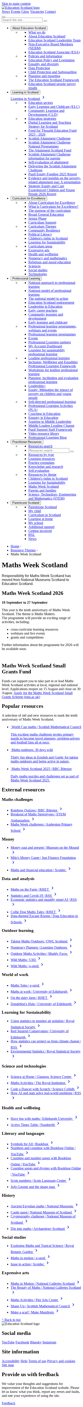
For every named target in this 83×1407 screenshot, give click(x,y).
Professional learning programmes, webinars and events (52, 328)
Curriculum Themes (42, 226)
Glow (25, 11)
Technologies (37, 274)
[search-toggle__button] (3, 16)
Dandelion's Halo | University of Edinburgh (44, 1004)
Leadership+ (37, 386)
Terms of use (37, 1361)
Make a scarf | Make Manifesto (35, 1312)
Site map (8, 1365)
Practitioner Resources (27, 442)
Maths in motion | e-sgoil (31, 1258)
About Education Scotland (29, 28)
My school (35, 523)
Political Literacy (40, 234)
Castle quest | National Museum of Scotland (44, 1212)
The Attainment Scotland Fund (49, 150)
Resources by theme (42, 474)
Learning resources (41, 459)
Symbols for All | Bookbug (32, 1144)
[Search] (45, 21)
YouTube (8, 1342)
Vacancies (37, 11)
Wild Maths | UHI (26, 960)
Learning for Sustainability (47, 242)
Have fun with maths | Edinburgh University (45, 1118)
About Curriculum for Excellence (51, 202)
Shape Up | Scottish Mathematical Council (43, 1306)
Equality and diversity (43, 64)
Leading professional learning (49, 358)
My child (34, 511)
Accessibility (11, 1361)
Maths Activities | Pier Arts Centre (37, 1300)
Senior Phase (37, 218)
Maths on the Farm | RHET (33, 889)
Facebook (22, 1342)
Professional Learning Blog (47, 437)
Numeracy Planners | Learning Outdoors (42, 947)
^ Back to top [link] (11, 1320)
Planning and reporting (44, 76)
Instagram (49, 1342)
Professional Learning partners (49, 342)
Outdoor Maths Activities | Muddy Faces (42, 953)
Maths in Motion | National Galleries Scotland (46, 1283)
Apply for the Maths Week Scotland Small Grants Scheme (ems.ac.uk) (37, 695)
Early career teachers (42, 310)
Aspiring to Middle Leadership (49, 421)
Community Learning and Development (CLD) (46, 112)
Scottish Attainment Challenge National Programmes (49, 144)
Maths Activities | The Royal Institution (41, 1083)
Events (15, 11)
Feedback (8, 1403)
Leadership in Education (45, 306)
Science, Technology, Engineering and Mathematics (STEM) (52, 496)
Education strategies (42, 118)
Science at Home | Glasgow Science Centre (44, 1077)
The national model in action (48, 298)
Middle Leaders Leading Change (51, 425)
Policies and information (45, 56)
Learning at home (40, 519)
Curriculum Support (42, 222)
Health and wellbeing (43, 254)
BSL (31, 535)
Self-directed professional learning (52, 402)
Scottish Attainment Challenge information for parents (49, 156)
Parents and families (42, 490)
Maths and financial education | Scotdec (41, 870)
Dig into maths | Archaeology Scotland (41, 1229)
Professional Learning (26, 278)
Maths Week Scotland (43, 486)
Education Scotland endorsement (51, 302)
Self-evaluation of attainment (48, 162)
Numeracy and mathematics (47, 258)
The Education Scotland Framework (53, 80)
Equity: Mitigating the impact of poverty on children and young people (50, 394)
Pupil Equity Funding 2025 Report (52, 174)
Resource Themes (23, 550)
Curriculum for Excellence (28, 198)
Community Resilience (44, 230)
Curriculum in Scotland (44, 515)
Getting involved (40, 531)
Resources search (40, 446)
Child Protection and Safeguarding (52, 72)
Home (15, 546)
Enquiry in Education (43, 418)
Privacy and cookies (61, 1361)
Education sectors (40, 103)
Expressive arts (38, 250)
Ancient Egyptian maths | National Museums (45, 1206)
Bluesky (36, 1342)
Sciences (34, 266)
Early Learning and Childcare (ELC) (54, 107)
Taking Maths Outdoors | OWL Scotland (42, 941)
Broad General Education (46, 214)
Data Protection (39, 68)
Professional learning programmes (52, 334)
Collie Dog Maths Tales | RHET (36, 912)
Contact (50, 11)
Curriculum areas (40, 246)
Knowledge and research (45, 466)
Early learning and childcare (48, 322)
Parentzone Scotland (25, 502)
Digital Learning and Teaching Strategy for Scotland (49, 124)
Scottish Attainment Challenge (49, 138)
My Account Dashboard (45, 346)
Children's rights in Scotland (48, 238)
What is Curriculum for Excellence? (53, 206)
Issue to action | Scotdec (30, 1264)
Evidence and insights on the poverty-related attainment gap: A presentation (54, 180)
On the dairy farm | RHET (32, 998)
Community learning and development (45, 316)
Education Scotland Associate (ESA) (54, 52)
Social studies (37, 270)
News (6, 11)
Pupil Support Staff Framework (50, 429)
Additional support (41, 527)
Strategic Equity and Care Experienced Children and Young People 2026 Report (51, 190)
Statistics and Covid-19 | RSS (34, 895)
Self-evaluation (38, 470)
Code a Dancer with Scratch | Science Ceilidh (46, 1089)
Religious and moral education (49, 262)
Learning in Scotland (25, 92)
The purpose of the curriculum (49, 210)
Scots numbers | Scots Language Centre (41, 1180)
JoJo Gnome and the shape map (36, 1187)
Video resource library (43, 433)
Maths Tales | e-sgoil (28, 985)
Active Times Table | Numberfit (36, 1125)
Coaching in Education (44, 414)
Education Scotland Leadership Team (54, 40)
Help (24, 1361)
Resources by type (41, 455)
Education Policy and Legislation (51, 60)
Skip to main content (16, 4)
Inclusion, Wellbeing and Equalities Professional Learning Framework (53, 364)
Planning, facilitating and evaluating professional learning (53, 380)
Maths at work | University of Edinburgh (42, 991)
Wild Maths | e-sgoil (28, 966)
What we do (36, 32)
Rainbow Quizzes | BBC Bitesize (37, 810)
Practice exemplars (41, 463)
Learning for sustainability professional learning (46, 352)
